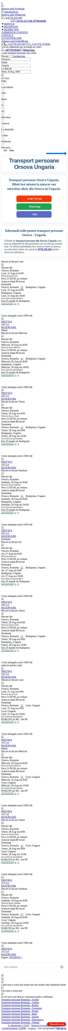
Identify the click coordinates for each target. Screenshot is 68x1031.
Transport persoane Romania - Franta (19, 1011)
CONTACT (7, 35)
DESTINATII (11, 26)
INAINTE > (16, 957)
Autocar (5, 123)
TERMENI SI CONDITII (14, 32)
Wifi (3, 93)
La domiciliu (7, 129)
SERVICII (9, 24)
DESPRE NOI (11, 29)
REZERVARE (8, 327)
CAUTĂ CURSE (40, 44)
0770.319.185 (45, 249)
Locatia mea (19, 56)
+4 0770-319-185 (16, 44)
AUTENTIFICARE (11, 38)
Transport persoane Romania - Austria (20, 1002)
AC (3, 111)
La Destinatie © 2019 (18, 1025)
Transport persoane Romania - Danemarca (22, 1019)
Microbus (6, 117)
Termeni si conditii (40, 1025)
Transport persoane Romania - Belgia (19, 1005)
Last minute (7, 87)
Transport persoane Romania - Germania (21, 1008)
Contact (32, 1028)
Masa (4, 99)
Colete (4, 135)
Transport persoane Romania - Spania (20, 1016)
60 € (6, 740)
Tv (2, 105)
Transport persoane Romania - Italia (19, 1014)
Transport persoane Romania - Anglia (20, 999)
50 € (6, 321)
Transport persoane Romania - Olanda (20, 1022)
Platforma (6, 141)
